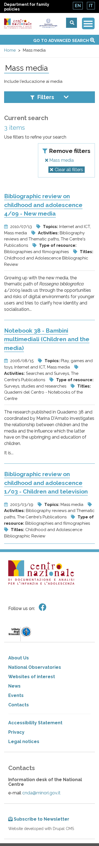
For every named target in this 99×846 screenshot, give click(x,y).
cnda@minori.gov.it (41, 792)
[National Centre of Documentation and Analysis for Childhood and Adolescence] (18, 23)
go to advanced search (61, 40)
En (78, 5)
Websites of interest (31, 676)
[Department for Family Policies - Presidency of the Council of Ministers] (48, 23)
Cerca (71, 23)
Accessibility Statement (35, 722)
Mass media (61, 160)
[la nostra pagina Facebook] (42, 607)
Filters (46, 97)
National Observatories (34, 667)
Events (16, 695)
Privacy (16, 732)
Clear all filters (69, 169)
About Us (18, 658)
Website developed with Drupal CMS (41, 828)
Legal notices (23, 741)
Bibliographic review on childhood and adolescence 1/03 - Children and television (46, 483)
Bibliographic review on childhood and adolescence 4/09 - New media (43, 205)
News (14, 686)
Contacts (18, 704)
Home (10, 50)
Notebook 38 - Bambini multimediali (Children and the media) (46, 339)
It (91, 5)
